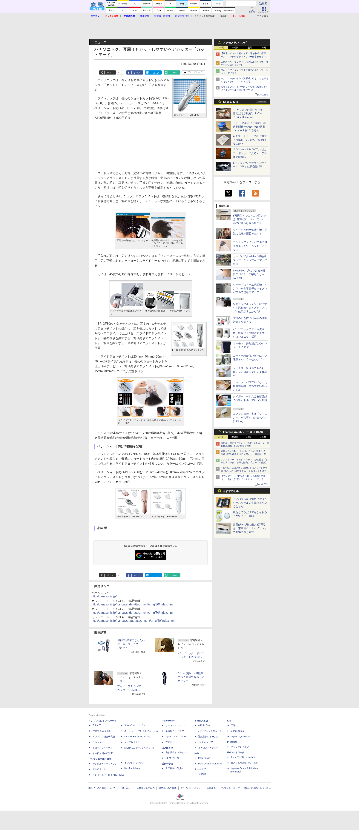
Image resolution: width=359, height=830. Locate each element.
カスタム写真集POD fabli (244, 762)
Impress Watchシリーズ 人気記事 (243, 431)
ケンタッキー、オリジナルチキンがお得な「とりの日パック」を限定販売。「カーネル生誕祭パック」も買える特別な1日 (244, 462)
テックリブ (200, 769)
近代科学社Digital (174, 768)
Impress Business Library (137, 736)
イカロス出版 (201, 720)
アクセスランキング (235, 42)
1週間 (249, 47)
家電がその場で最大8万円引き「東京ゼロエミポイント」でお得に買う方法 (250, 528)
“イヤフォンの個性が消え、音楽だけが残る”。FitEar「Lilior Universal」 (249, 113)
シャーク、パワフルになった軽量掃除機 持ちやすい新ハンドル (250, 386)
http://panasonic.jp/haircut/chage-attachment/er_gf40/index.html (133, 620)
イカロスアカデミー (208, 747)
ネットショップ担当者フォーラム (141, 731)
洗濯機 (223, 16)
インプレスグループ (230, 788)
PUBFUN (232, 742)
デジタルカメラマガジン (105, 763)
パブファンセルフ (240, 747)
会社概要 (211, 788)
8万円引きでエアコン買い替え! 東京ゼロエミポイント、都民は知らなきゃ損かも (249, 219)
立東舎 (168, 742)
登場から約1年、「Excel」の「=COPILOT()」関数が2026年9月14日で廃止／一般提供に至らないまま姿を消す (244, 454)
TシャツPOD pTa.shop (243, 757)
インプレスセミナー (134, 742)
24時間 (235, 47)
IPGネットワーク (235, 752)
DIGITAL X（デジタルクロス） (139, 747)
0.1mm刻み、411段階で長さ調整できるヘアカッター (191, 677)
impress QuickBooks (241, 736)
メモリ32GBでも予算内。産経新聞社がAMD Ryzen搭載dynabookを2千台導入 (249, 126)
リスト (121, 73)
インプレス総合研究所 (104, 736)
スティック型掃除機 (204, 16)
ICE (229, 720)
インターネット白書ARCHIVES (108, 775)
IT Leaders (98, 742)
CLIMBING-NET (173, 758)
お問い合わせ (126, 788)
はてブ (156, 73)
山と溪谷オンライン (175, 752)
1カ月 (263, 47)
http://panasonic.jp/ (104, 596)
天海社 (234, 725)
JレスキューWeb (206, 742)
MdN (196, 753)
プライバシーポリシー (191, 788)
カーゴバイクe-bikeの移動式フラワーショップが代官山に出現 (250, 260)
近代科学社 (167, 763)
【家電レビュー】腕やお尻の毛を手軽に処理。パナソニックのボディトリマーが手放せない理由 (244, 56)
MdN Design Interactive (210, 763)
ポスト (110, 73)
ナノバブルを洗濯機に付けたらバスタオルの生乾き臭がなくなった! (250, 502)
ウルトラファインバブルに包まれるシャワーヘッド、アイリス (250, 246)
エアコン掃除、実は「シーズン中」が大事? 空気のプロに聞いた (250, 417)
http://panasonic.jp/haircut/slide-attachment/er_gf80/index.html (132, 604)
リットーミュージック (176, 725)
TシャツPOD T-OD (175, 736)
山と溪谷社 (167, 747)
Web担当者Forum (102, 731)
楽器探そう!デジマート (176, 731)
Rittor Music (168, 720)
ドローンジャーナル (103, 747)
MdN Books (204, 758)
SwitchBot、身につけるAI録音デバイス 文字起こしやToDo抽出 (249, 274)
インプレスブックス (134, 762)
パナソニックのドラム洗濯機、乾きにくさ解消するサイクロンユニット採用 (250, 333)
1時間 (221, 47)
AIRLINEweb (204, 725)
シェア (137, 73)
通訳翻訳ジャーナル (208, 736)
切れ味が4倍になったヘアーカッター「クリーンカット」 (131, 644)
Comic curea (237, 731)
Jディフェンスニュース (210, 731)
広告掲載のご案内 (146, 788)
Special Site (230, 101)
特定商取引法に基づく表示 (257, 788)
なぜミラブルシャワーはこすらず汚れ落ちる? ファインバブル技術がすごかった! (250, 307)
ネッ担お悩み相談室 (103, 753)
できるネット (99, 769)
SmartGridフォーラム (135, 725)
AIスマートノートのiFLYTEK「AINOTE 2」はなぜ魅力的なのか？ (250, 140)
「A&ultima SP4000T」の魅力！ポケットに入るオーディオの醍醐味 (250, 153)
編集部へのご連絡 (168, 788)
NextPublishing (132, 768)
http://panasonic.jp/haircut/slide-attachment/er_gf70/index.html (132, 612)
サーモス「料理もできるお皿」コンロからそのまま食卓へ (250, 372)
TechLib (202, 774)
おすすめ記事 (231, 491)
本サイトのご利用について (101, 788)
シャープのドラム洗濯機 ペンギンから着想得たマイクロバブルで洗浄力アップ (250, 288)
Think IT (97, 725)
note (175, 73)
